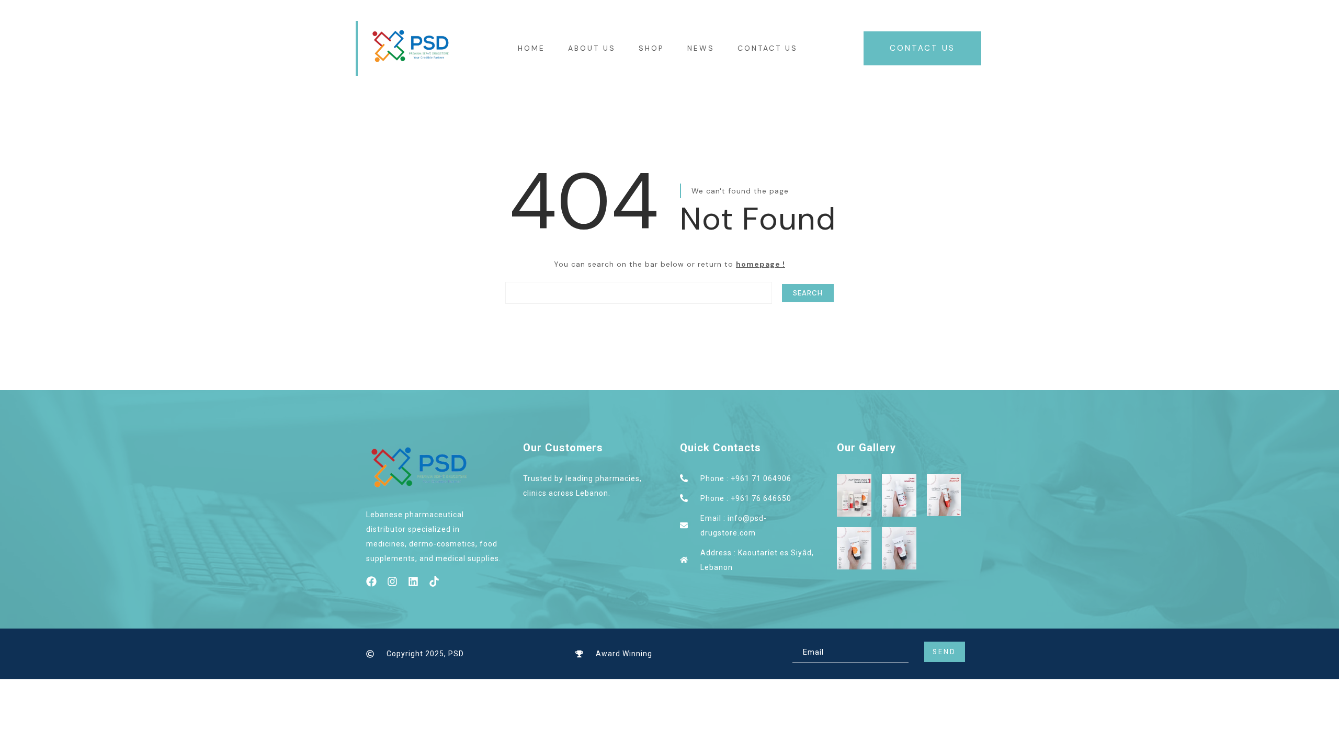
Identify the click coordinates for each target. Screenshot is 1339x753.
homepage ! (760, 264)
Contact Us (767, 48)
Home (531, 48)
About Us (592, 48)
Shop (651, 48)
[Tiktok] (434, 581)
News (700, 48)
